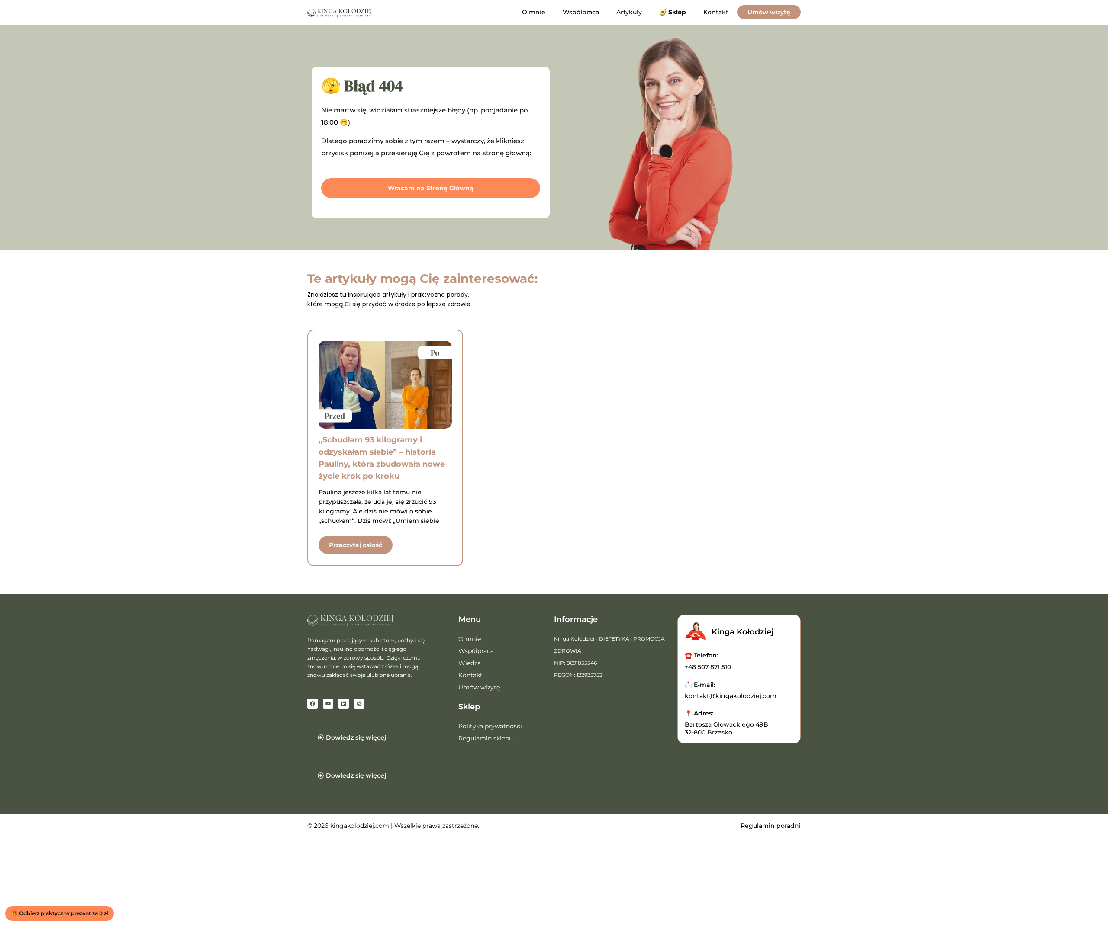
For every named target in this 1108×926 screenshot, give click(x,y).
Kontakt (715, 12)
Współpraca (581, 12)
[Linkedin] (343, 704)
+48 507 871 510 (708, 667)
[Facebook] (312, 704)
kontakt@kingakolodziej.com (730, 696)
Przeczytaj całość (355, 545)
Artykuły (629, 12)
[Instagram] (359, 704)
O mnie (533, 12)
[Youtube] (328, 704)
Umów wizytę (768, 12)
